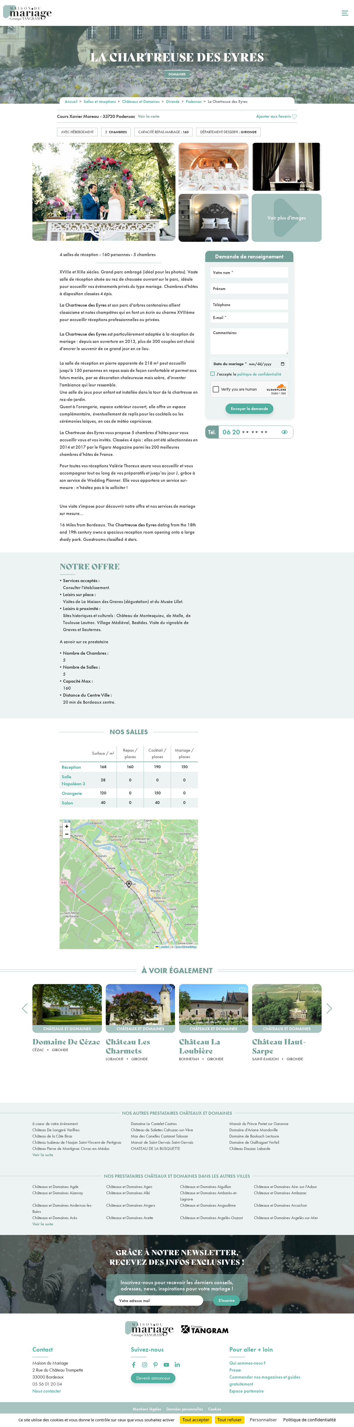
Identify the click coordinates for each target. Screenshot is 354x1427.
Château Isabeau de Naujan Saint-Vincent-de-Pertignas (76, 1142)
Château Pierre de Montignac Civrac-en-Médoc (71, 1148)
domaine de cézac (66, 1041)
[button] (276, 116)
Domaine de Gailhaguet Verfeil (254, 1142)
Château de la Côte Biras (52, 1136)
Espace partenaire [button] (246, 1391)
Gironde (173, 101)
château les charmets (128, 1046)
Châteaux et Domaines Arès (54, 1217)
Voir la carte (148, 116)
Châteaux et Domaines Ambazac (280, 1193)
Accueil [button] (71, 101)
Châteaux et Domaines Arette (129, 1217)
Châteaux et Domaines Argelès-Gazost (211, 1217)
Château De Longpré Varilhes (56, 1130)
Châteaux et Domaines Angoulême (208, 1205)
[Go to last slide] (24, 1008)
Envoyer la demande (249, 408)
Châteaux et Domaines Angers (130, 1205)
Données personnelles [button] (184, 1409)
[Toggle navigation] (344, 12)
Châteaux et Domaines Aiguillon (205, 1186)
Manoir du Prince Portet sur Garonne (258, 1123)
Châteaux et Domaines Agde (55, 1186)
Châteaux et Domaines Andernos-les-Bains (62, 1208)
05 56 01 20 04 (47, 1384)
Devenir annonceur (153, 1378)
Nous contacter (46, 1391)
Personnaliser (263, 1420)
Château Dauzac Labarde (249, 1148)
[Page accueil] (27, 13)
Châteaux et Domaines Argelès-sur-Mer (286, 1217)
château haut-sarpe (279, 1046)
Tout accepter (195, 1420)
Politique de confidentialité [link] (309, 1420)
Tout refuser (229, 1420)
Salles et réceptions (100, 101)
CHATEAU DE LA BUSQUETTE (155, 1148)
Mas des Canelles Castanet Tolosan (159, 1136)
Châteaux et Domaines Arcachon (280, 1205)
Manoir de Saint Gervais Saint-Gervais (162, 1142)
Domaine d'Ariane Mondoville (253, 1130)
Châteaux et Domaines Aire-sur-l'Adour (285, 1186)
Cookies (214, 1409)
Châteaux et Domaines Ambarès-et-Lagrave (208, 1196)
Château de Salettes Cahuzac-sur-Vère (162, 1130)
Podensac (194, 101)
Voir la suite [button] (42, 1154)
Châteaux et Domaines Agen (129, 1186)
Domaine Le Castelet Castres (154, 1123)
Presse (235, 1370)
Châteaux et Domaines (141, 101)
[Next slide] (329, 1008)
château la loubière (199, 1046)
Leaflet (164, 946)
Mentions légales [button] (147, 1409)
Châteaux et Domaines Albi (128, 1193)
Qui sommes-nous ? (247, 1363)
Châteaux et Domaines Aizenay (57, 1193)
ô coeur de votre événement (55, 1123)
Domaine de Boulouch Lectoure (254, 1136)
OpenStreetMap (185, 946)
